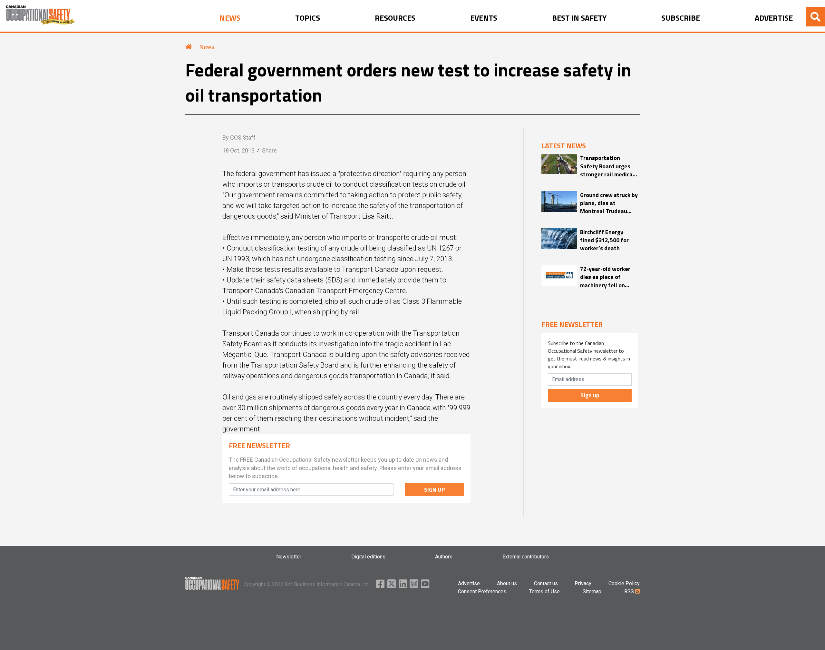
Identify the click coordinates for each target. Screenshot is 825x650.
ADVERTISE (774, 18)
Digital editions (368, 557)
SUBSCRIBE (680, 18)
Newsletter (288, 557)
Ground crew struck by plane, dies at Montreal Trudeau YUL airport (609, 203)
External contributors (525, 557)
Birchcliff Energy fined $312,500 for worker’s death (604, 240)
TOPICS (307, 18)
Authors (443, 557)
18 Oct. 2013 (238, 150)
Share (269, 150)
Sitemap (592, 591)
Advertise (469, 583)
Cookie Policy (624, 583)
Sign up (589, 395)
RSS (629, 591)
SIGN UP (434, 489)
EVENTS (483, 18)
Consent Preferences (482, 591)
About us (507, 583)
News (207, 47)
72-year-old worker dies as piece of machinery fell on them (605, 277)
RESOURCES (395, 18)
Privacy (583, 583)
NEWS (229, 18)
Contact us (546, 583)
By (239, 137)
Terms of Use (544, 591)
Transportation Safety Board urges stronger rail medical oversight (607, 166)
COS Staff (243, 137)
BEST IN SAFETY (579, 18)
